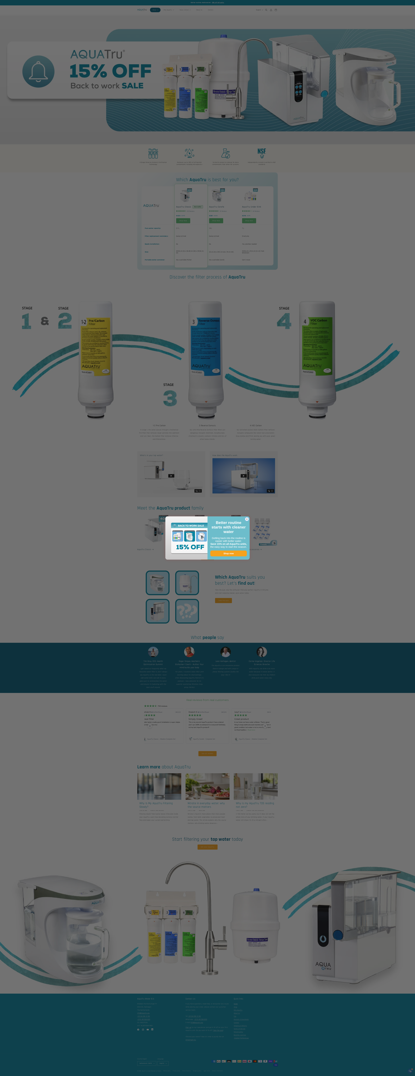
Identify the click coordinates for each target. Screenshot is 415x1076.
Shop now (228, 553)
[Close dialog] (247, 519)
